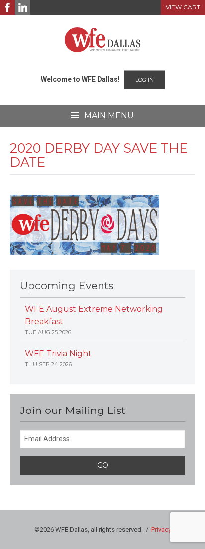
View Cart (183, 7)
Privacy (161, 529)
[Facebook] (7, 7)
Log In (144, 79)
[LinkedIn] (22, 7)
